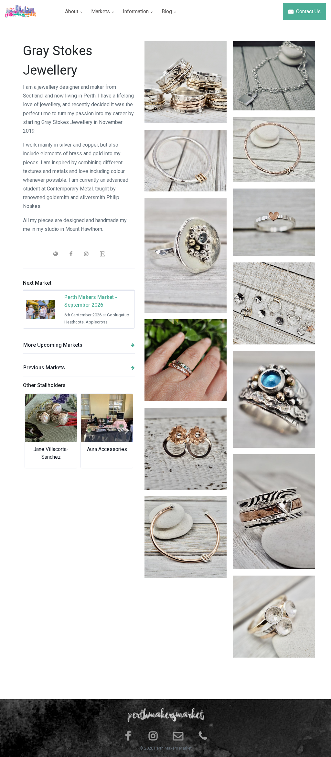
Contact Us (308, 11)
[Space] (29, 11)
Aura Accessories (107, 449)
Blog (167, 11)
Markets (101, 11)
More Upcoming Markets (52, 345)
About (72, 11)
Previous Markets (44, 367)
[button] (31, 431)
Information (136, 11)
